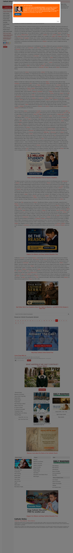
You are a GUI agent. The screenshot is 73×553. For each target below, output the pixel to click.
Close (58, 21)
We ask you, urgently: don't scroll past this (23, 5)
